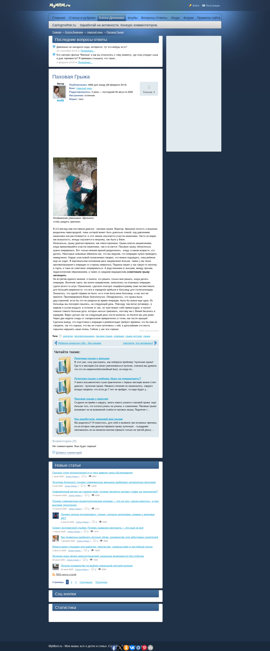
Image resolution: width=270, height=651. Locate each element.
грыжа (146, 336)
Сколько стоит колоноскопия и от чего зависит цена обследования (92, 472)
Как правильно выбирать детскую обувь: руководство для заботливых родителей (109, 537)
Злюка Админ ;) (73, 476)
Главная (56, 32)
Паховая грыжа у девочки (91, 398)
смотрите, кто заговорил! (138, 343)
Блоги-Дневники (74, 32)
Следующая (86, 582)
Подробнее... (88, 50)
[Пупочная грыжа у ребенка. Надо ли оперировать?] (63, 385)
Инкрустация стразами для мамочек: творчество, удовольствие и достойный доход (102, 546)
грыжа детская (133, 336)
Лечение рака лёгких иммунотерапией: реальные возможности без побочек (98, 556)
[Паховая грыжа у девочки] (63, 406)
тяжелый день (95, 32)
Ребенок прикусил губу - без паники (79, 343)
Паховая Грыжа (115, 32)
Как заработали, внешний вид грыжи (98, 419)
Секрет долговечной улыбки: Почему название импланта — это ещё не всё (97, 527)
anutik (60, 100)
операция (119, 336)
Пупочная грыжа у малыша (91, 358)
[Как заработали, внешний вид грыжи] (63, 426)
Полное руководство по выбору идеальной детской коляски (97, 565)
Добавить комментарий (69, 452)
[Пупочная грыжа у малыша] (63, 365)
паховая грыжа (104, 336)
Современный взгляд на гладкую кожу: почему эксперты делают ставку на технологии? (105, 491)
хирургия (68, 336)
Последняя (101, 582)
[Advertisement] (83, 128)
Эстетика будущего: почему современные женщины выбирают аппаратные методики (104, 482)
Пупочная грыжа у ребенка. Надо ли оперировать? (107, 378)
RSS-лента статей (66, 574)
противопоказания (84, 336)
